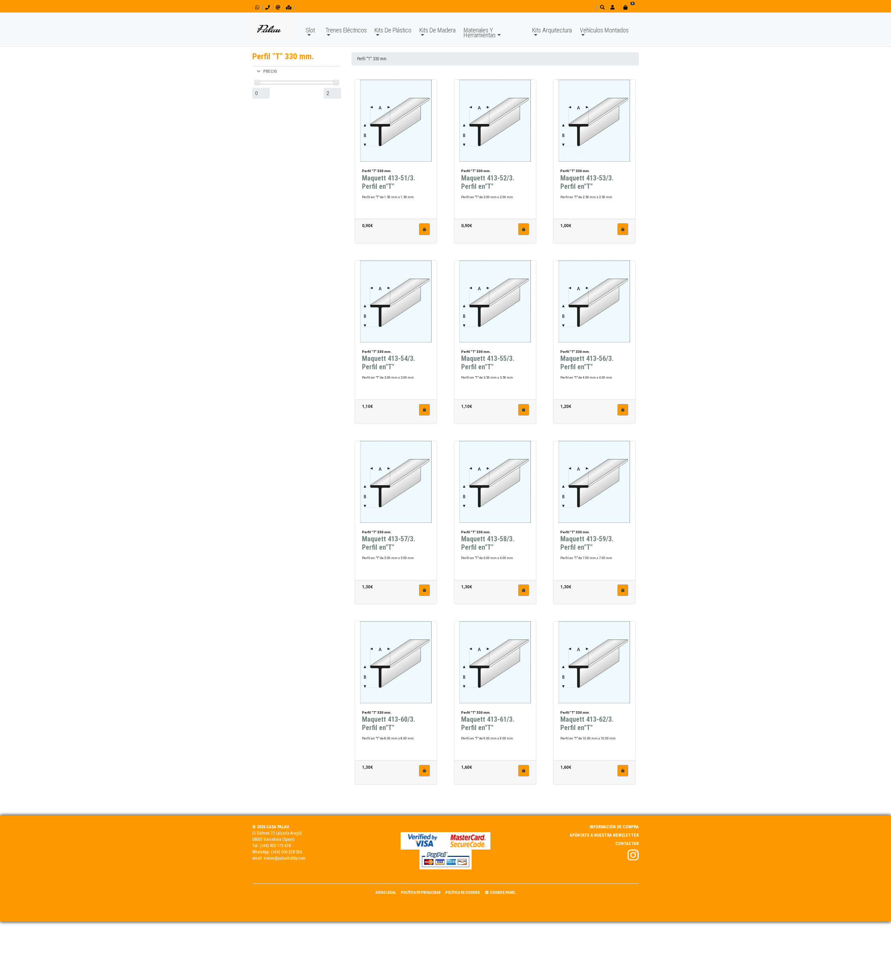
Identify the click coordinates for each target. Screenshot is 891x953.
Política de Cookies (462, 892)
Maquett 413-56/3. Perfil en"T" (587, 362)
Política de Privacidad (421, 892)
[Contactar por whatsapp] (257, 7)
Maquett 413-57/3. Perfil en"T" (388, 543)
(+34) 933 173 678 (275, 845)
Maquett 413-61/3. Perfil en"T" (487, 723)
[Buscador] (602, 7)
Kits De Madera (437, 30)
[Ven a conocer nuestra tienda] (288, 7)
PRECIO (270, 71)
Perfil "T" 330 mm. (372, 58)
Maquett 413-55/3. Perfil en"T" (487, 362)
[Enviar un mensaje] (278, 7)
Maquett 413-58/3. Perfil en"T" (487, 543)
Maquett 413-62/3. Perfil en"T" (587, 723)
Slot (310, 30)
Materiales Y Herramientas (480, 32)
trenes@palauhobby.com (285, 858)
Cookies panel (502, 892)
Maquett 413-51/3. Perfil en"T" (388, 182)
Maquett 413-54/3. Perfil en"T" (388, 362)
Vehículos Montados (604, 30)
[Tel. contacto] (267, 7)
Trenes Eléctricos (346, 30)
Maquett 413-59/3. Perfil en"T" (587, 543)
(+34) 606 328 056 (286, 852)
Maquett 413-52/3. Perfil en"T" (487, 182)
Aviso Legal (386, 892)
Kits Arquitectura (552, 30)
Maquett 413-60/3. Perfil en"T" (388, 723)
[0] (629, 7)
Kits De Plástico (392, 30)
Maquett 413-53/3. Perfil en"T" (587, 182)
